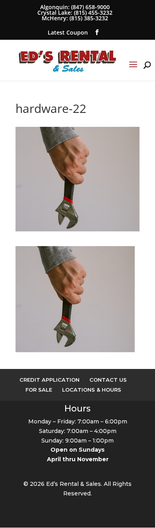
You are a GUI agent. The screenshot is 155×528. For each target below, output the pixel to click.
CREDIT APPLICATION (49, 380)
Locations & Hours (91, 389)
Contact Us (108, 380)
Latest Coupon (68, 32)
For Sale (38, 389)
